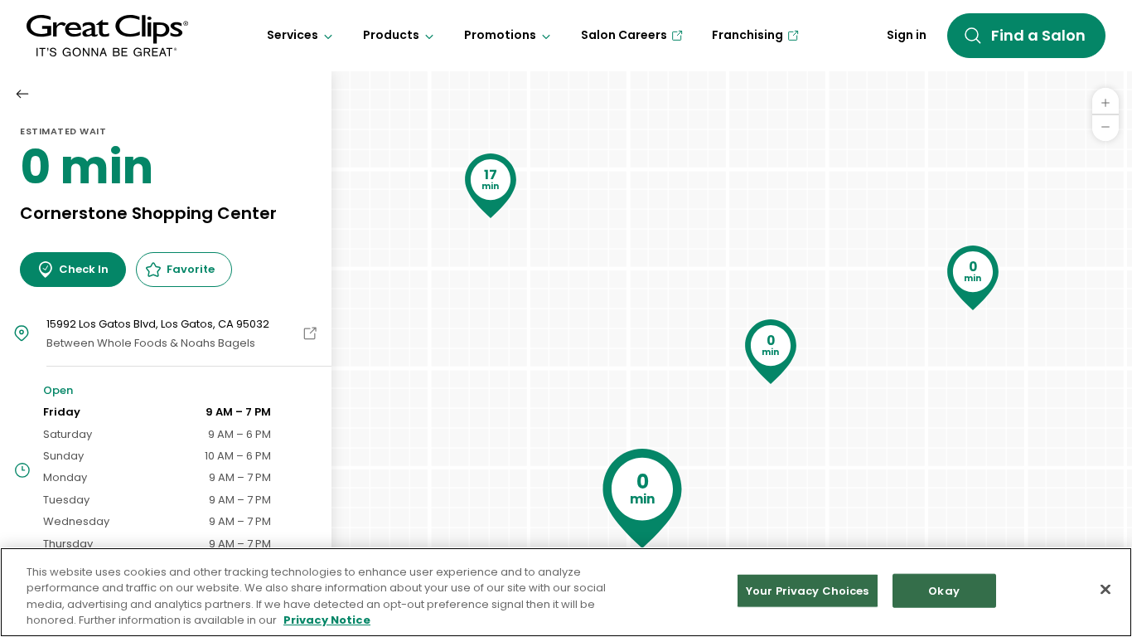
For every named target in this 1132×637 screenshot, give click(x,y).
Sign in (906, 35)
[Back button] (22, 93)
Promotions (500, 35)
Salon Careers (624, 35)
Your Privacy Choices (807, 591)
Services (292, 35)
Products (391, 35)
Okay (944, 591)
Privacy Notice (326, 620)
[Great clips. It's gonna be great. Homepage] (107, 35)
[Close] (1105, 589)
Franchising (747, 35)
